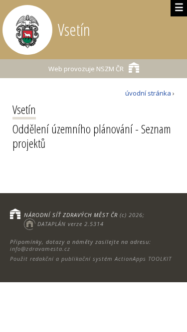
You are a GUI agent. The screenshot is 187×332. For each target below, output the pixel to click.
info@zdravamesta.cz (40, 248)
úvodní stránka (148, 93)
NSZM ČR (86, 68)
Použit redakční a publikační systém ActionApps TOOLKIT (91, 258)
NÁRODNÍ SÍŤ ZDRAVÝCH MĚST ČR (71, 215)
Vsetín (24, 109)
